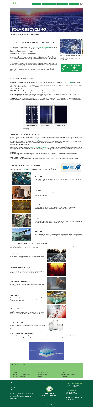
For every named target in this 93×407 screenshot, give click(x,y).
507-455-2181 (71, 399)
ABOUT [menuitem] (36, 4)
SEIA (29, 169)
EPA (39, 60)
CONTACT (13, 385)
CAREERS (13, 387)
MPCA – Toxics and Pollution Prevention (39, 147)
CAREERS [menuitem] (62, 4)
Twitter (52, 404)
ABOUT (12, 382)
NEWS (12, 389)
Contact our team (69, 82)
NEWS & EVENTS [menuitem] (49, 4)
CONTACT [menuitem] (74, 4)
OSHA (48, 60)
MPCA (43, 60)
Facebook (47, 404)
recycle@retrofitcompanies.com (75, 397)
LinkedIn (49, 404)
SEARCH (81, 4)
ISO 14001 (25, 169)
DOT (41, 60)
